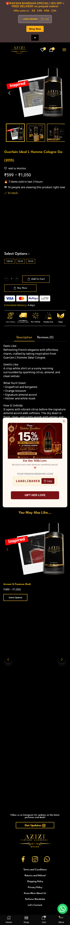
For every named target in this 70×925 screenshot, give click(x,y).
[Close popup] (64, 421)
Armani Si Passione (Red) (17, 584)
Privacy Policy (35, 887)
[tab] (24, 337)
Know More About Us (35, 893)
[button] (43, 49)
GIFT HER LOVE (35, 495)
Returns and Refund (35, 875)
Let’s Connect (35, 905)
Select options (15, 597)
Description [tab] (24, 337)
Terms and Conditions (35, 869)
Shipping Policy (35, 881)
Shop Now (35, 29)
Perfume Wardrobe (35, 899)
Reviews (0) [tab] (45, 337)
